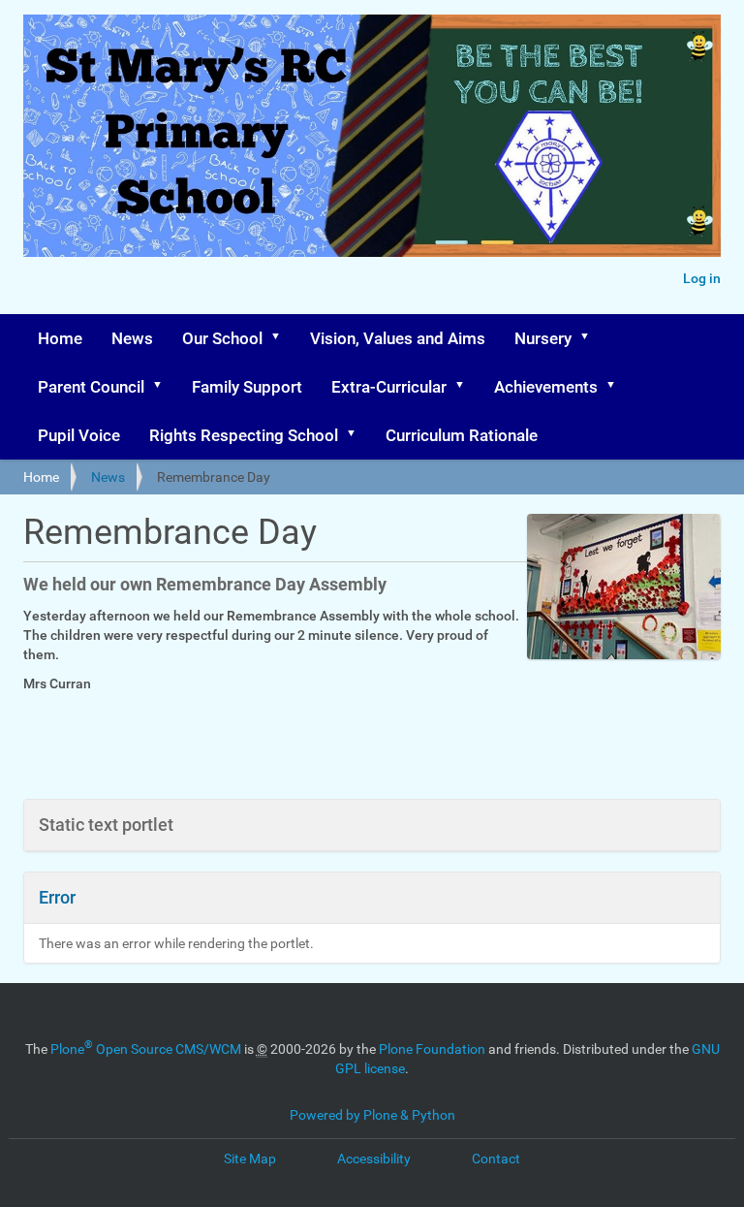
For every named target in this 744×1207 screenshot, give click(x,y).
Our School (222, 338)
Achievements (546, 387)
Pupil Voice (79, 435)
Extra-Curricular (389, 387)
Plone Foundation (432, 1049)
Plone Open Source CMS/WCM (145, 1049)
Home (60, 338)
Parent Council (91, 387)
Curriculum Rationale (462, 435)
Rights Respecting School (243, 435)
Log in (702, 278)
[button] (281, 338)
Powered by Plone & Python (372, 1115)
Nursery (543, 338)
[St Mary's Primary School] (372, 136)
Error (57, 897)
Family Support (247, 387)
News (132, 338)
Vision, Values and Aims (397, 338)
